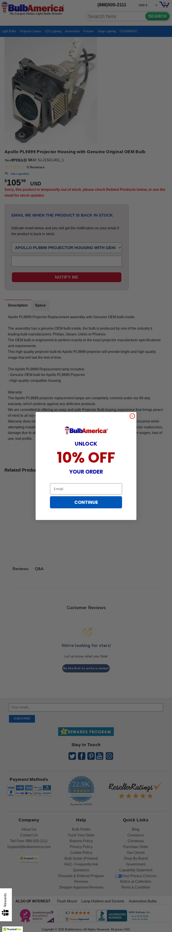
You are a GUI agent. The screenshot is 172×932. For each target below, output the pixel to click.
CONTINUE (86, 502)
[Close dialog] (132, 416)
